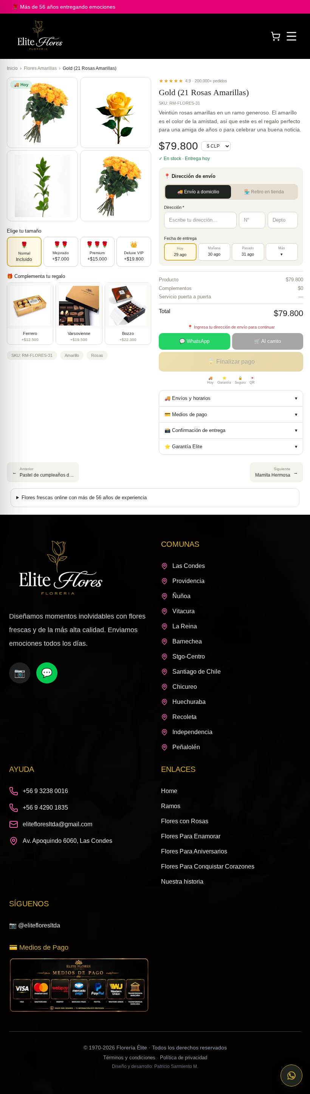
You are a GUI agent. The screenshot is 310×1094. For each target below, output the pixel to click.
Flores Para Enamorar (190, 836)
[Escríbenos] (291, 1075)
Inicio (12, 68)
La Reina (184, 626)
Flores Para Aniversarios (194, 851)
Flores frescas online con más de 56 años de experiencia (84, 497)
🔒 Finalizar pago (231, 361)
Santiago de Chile (196, 671)
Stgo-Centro (188, 656)
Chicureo (184, 687)
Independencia (192, 732)
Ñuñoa (181, 596)
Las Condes (188, 566)
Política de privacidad (183, 1057)
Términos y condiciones (129, 1057)
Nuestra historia (182, 881)
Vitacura (183, 611)
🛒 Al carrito (267, 341)
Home (169, 791)
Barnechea (187, 641)
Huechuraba (189, 702)
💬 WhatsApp (194, 341)
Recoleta (184, 717)
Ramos (170, 806)
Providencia (188, 581)
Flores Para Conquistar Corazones (207, 866)
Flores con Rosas (184, 821)
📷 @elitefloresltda (34, 925)
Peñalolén (186, 747)
